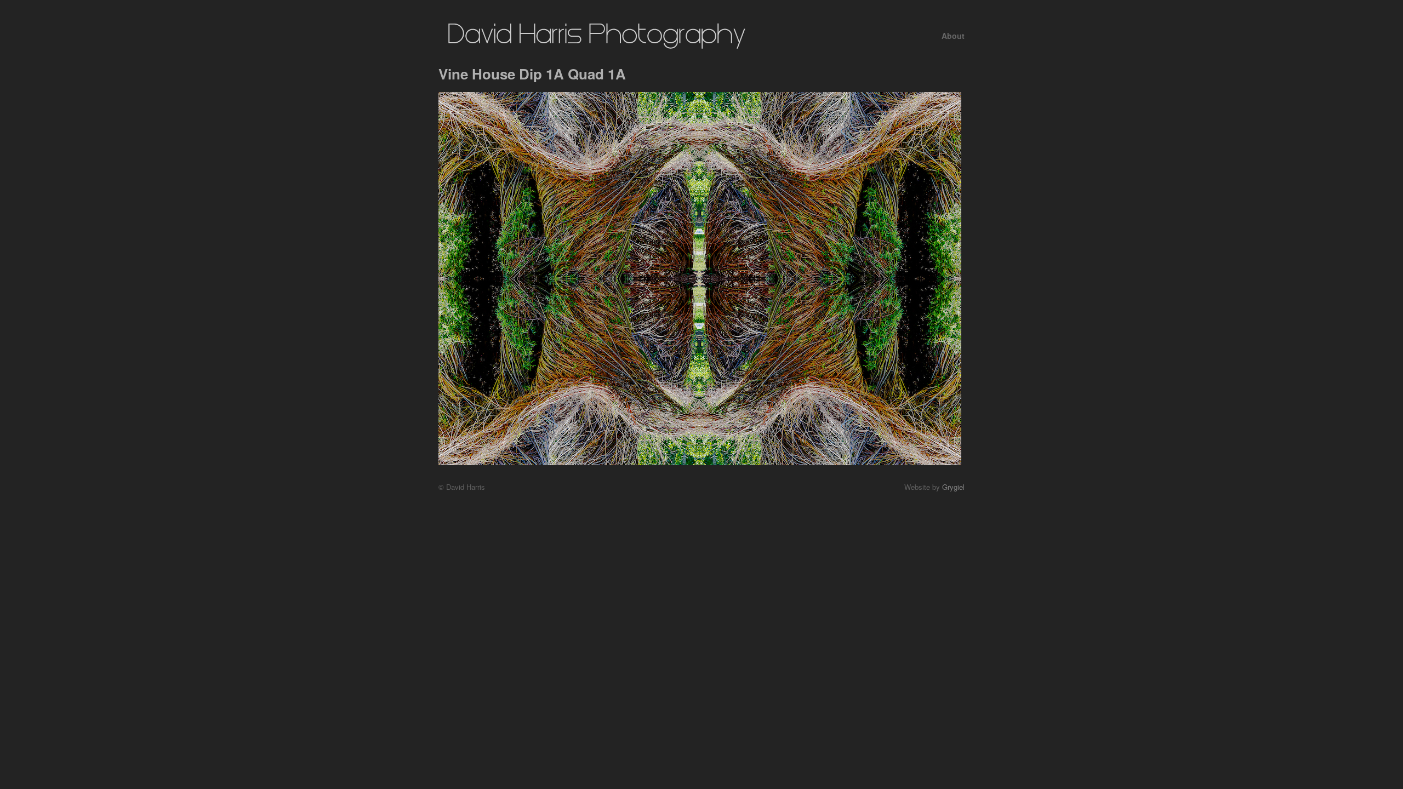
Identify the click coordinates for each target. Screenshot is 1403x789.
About (953, 35)
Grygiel (953, 487)
